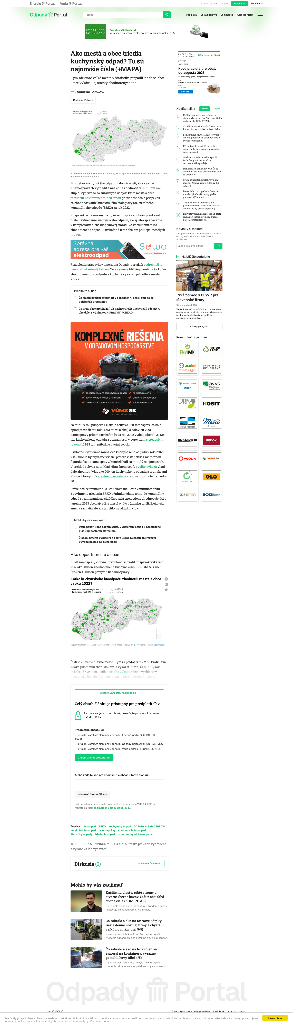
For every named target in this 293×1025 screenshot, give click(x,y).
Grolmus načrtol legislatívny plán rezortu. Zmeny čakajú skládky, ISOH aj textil (202, 182)
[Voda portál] (70, 3)
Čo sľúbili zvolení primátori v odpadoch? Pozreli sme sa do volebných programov (116, 299)
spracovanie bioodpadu (132, 830)
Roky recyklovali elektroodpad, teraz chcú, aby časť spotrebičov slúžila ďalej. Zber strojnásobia (202, 216)
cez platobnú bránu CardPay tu (111, 807)
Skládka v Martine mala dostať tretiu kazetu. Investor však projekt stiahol (202, 128)
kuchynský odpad (120, 826)
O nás (214, 3)
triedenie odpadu (105, 834)
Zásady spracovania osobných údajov (191, 1011)
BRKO (102, 826)
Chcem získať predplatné (94, 757)
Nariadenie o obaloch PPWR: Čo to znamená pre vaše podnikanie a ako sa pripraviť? (202, 171)
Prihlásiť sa (257, 3)
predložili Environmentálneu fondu (96, 198)
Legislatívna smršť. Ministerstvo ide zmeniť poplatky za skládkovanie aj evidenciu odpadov (202, 137)
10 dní (204, 108)
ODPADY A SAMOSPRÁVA (150, 826)
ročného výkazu (118, 672)
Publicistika (82, 91)
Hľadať (167, 14)
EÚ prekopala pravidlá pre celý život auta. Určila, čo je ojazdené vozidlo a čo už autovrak (202, 149)
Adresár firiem (245, 14)
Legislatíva (227, 14)
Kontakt (224, 3)
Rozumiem (275, 1018)
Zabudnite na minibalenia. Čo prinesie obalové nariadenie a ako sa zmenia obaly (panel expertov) (202, 205)
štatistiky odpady (81, 834)
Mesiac (216, 108)
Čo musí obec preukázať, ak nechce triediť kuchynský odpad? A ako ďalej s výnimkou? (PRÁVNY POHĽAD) (119, 310)
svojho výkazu (146, 466)
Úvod (48, 14)
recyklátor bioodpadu (84, 830)
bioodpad (90, 826)
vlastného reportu (110, 476)
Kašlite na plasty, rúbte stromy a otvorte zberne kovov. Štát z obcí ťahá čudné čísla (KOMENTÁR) (202, 118)
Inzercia (204, 3)
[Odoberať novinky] (218, 246)
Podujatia (191, 14)
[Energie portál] (42, 3)
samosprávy (107, 830)
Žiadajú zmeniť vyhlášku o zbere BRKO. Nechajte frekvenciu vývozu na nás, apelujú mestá (117, 539)
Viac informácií (99, 1021)
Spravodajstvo (208, 14)
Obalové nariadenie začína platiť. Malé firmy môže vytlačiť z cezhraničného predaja (200, 160)
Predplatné (239, 3)
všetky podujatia (199, 326)
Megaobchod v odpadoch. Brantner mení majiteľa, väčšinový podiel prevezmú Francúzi (201, 194)
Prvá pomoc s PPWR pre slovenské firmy (197, 297)
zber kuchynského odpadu (136, 834)
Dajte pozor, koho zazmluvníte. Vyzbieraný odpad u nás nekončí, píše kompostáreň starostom (120, 528)
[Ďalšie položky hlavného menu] (260, 14)
